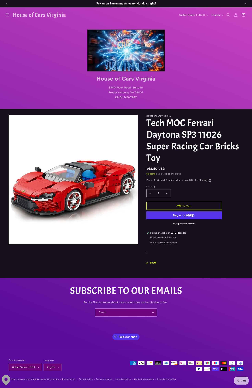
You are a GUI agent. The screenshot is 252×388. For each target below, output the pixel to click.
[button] (7, 15)
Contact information (144, 379)
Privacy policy (86, 379)
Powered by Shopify (49, 379)
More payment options (184, 223)
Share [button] (153, 262)
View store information (163, 242)
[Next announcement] (245, 3)
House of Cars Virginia (28, 379)
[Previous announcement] (6, 3)
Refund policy (69, 379)
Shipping (151, 174)
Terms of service (104, 379)
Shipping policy (123, 379)
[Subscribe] (153, 312)
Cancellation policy (166, 379)
